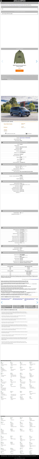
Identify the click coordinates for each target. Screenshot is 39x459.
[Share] (37, 3)
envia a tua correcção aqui (35, 279)
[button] (37, 61)
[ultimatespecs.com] (19, 0)
